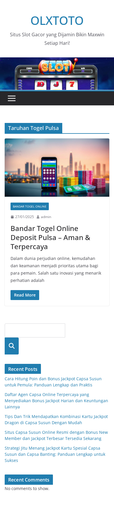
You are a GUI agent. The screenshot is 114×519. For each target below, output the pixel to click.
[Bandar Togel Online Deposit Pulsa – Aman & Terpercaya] (57, 167)
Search (12, 345)
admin (46, 216)
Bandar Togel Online (29, 206)
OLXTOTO (57, 20)
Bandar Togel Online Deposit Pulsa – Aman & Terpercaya (50, 237)
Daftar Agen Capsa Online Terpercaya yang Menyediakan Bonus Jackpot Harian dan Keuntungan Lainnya (56, 401)
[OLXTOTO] (57, 61)
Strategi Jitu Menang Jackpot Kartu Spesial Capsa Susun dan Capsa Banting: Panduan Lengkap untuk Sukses (55, 454)
